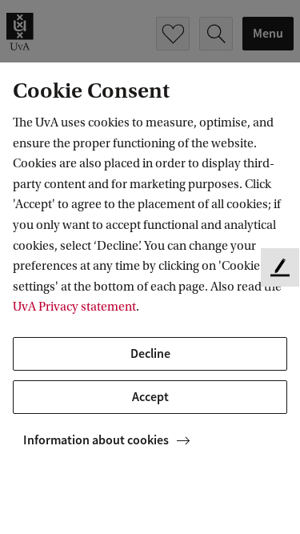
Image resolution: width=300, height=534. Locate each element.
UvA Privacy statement (74, 306)
